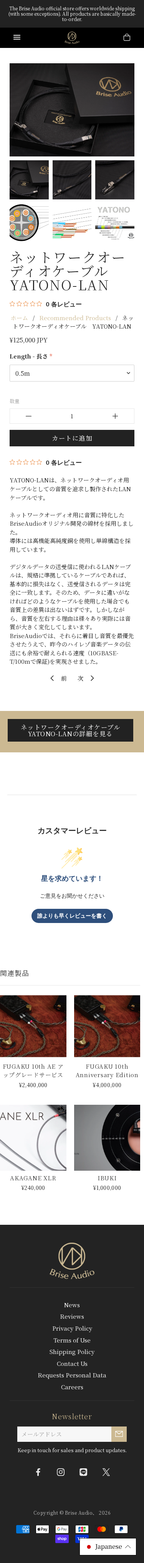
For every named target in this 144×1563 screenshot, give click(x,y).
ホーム (19, 318)
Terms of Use (72, 1340)
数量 (15, 401)
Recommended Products (75, 318)
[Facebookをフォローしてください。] (38, 1471)
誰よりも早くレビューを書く (72, 916)
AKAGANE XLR (33, 1178)
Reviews (72, 1316)
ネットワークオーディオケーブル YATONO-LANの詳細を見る (74, 730)
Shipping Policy (72, 1351)
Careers (72, 1387)
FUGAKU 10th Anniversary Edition (107, 1070)
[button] (107, 1546)
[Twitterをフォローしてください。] (106, 1471)
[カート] (126, 38)
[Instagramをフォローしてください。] (60, 1471)
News (72, 1305)
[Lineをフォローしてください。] (83, 1471)
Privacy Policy (72, 1328)
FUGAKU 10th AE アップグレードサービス (33, 1070)
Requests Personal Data (72, 1375)
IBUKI (107, 1178)
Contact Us (72, 1363)
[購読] (119, 1434)
